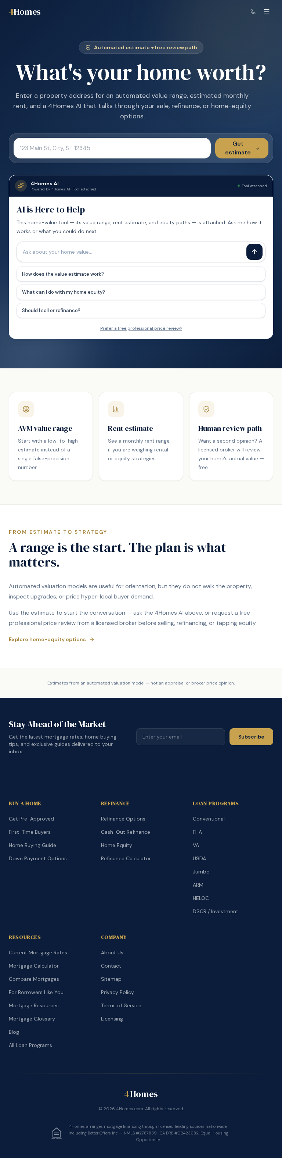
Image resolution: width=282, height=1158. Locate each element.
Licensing (112, 1018)
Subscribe (251, 736)
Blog (14, 1032)
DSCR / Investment (215, 911)
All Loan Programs (30, 1045)
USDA (199, 858)
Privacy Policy (117, 992)
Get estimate (238, 148)
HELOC (201, 898)
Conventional (209, 818)
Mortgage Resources (34, 1005)
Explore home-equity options (47, 639)
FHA (197, 832)
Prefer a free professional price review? (141, 328)
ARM (198, 885)
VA (196, 845)
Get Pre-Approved (31, 818)
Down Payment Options (38, 858)
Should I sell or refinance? (51, 310)
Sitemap (111, 979)
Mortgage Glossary (32, 1018)
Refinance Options (123, 818)
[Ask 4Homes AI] (254, 252)
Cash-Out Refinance (125, 832)
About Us (112, 952)
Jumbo (201, 871)
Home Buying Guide (32, 845)
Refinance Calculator (126, 858)
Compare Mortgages (34, 979)
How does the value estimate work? (63, 274)
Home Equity (116, 845)
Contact (111, 965)
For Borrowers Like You (36, 992)
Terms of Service (121, 1005)
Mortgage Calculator (34, 965)
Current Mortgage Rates (38, 952)
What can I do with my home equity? (63, 292)
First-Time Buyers (30, 832)
